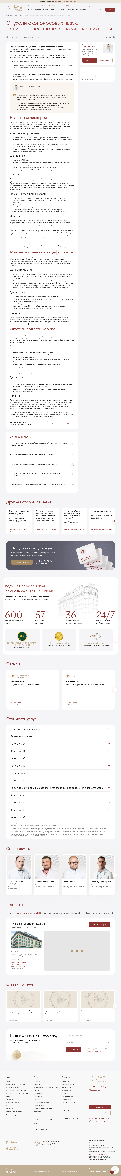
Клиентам (61, 9)
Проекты (36, 1099)
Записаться (110, 9)
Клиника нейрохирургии (18, 966)
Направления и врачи (41, 9)
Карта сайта (37, 1169)
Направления (37, 1126)
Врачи (35, 1123)
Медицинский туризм (12, 1115)
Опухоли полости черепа (88, 79)
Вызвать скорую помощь (88, 6)
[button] (79, 1)
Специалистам (38, 1093)
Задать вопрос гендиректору (100, 1118)
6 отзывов (55, 893)
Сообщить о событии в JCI (98, 1154)
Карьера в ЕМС (38, 1096)
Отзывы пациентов (39, 1081)
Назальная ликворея (87, 73)
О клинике (37, 1084)
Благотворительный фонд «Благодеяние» (46, 1087)
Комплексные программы (13, 1087)
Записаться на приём (100, 925)
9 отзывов (27, 893)
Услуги (53, 9)
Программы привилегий (68, 1102)
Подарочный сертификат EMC (15, 1112)
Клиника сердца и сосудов (19, 962)
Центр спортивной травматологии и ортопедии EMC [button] (63, 913)
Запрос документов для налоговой (102, 1121)
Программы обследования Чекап (16, 1090)
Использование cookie (67, 1169)
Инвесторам (37, 1112)
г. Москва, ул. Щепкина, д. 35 (28, 923)
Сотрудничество (39, 1105)
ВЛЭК (7, 1105)
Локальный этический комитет (43, 1109)
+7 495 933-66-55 (45, 6)
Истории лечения (67, 1099)
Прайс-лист (9, 1109)
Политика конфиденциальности (69, 1171)
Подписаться (73, 1049)
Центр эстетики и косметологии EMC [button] (99, 913)
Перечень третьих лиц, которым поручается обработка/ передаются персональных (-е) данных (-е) (100, 1157)
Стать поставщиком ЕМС (99, 1113)
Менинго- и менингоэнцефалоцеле (91, 76)
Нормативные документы (96, 1145)
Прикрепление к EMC (68, 1096)
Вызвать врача (71, 6)
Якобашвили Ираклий (90, 47)
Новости (36, 1090)
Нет (68, 423)
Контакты (71, 9)
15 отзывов (83, 893)
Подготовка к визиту (68, 1084)
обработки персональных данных (94, 1050)
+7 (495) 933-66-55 (31, 928)
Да (54, 423)
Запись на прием (66, 1081)
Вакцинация (9, 1096)
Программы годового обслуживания (17, 1093)
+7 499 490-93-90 (44, 561)
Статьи (64, 1093)
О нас (30, 9)
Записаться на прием (22, 562)
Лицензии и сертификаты (41, 1102)
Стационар (9, 1099)
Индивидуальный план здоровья (15, 1084)
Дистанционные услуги (13, 1102)
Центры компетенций (40, 1129)
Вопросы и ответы (67, 1090)
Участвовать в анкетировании (50, 1147)
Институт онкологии (17, 964)
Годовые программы (82, 9)
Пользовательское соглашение (41, 1171)
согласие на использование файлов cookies (65, 1)
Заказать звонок (59, 6)
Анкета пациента (66, 1087)
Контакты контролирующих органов (99, 1143)
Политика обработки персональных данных (102, 1151)
